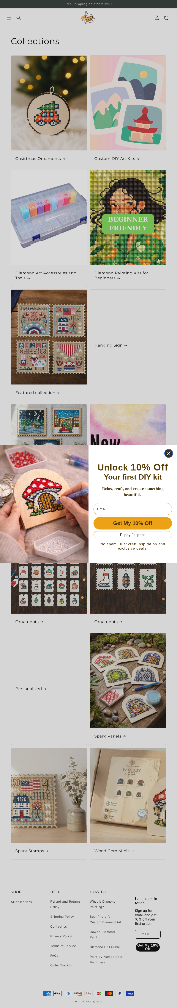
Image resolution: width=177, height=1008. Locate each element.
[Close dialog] (168, 453)
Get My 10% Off (132, 523)
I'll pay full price (132, 535)
